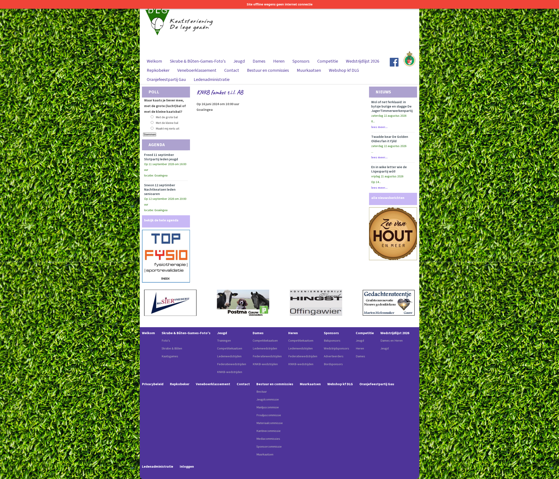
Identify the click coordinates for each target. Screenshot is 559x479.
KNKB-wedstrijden (229, 372)
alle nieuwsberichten (387, 197)
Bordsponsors (333, 364)
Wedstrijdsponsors (336, 348)
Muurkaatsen (309, 70)
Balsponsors (332, 340)
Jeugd (239, 61)
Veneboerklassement (196, 70)
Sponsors (300, 61)
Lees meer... (379, 127)
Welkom (154, 61)
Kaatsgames (170, 356)
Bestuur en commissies (268, 70)
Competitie (327, 61)
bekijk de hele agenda (161, 220)
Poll (153, 92)
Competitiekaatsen (229, 348)
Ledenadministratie (211, 80)
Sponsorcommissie (269, 446)
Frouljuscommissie (268, 415)
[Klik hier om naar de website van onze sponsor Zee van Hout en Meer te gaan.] (393, 259)
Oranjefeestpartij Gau (166, 80)
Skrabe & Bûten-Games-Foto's (198, 61)
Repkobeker (158, 70)
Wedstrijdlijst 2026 (362, 61)
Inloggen (187, 466)
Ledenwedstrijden (229, 356)
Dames (259, 61)
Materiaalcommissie (269, 423)
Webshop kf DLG (344, 70)
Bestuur (261, 391)
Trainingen (224, 340)
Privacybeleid (152, 384)
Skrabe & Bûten (172, 348)
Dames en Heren (391, 340)
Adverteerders (333, 356)
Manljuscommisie (267, 407)
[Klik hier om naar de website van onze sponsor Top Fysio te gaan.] (166, 281)
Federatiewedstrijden (231, 364)
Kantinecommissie (268, 431)
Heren (279, 61)
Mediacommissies (268, 438)
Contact (231, 70)
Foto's (166, 340)
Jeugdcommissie (267, 399)
